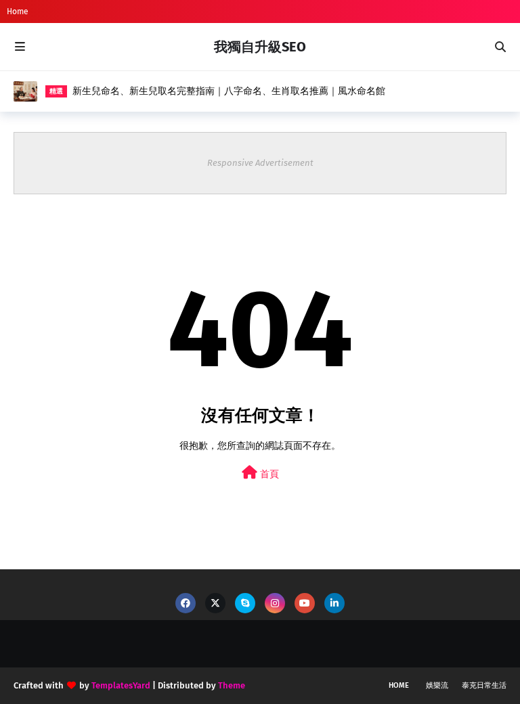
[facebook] (185, 603)
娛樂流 (437, 685)
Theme (231, 685)
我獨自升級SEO (260, 47)
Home (17, 11)
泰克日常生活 (484, 685)
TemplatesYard (120, 685)
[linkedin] (334, 603)
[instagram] (275, 603)
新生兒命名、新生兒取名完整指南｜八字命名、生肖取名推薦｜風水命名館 (228, 91)
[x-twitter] (215, 603)
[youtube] (305, 603)
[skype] (245, 603)
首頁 (268, 474)
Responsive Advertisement (260, 163)
